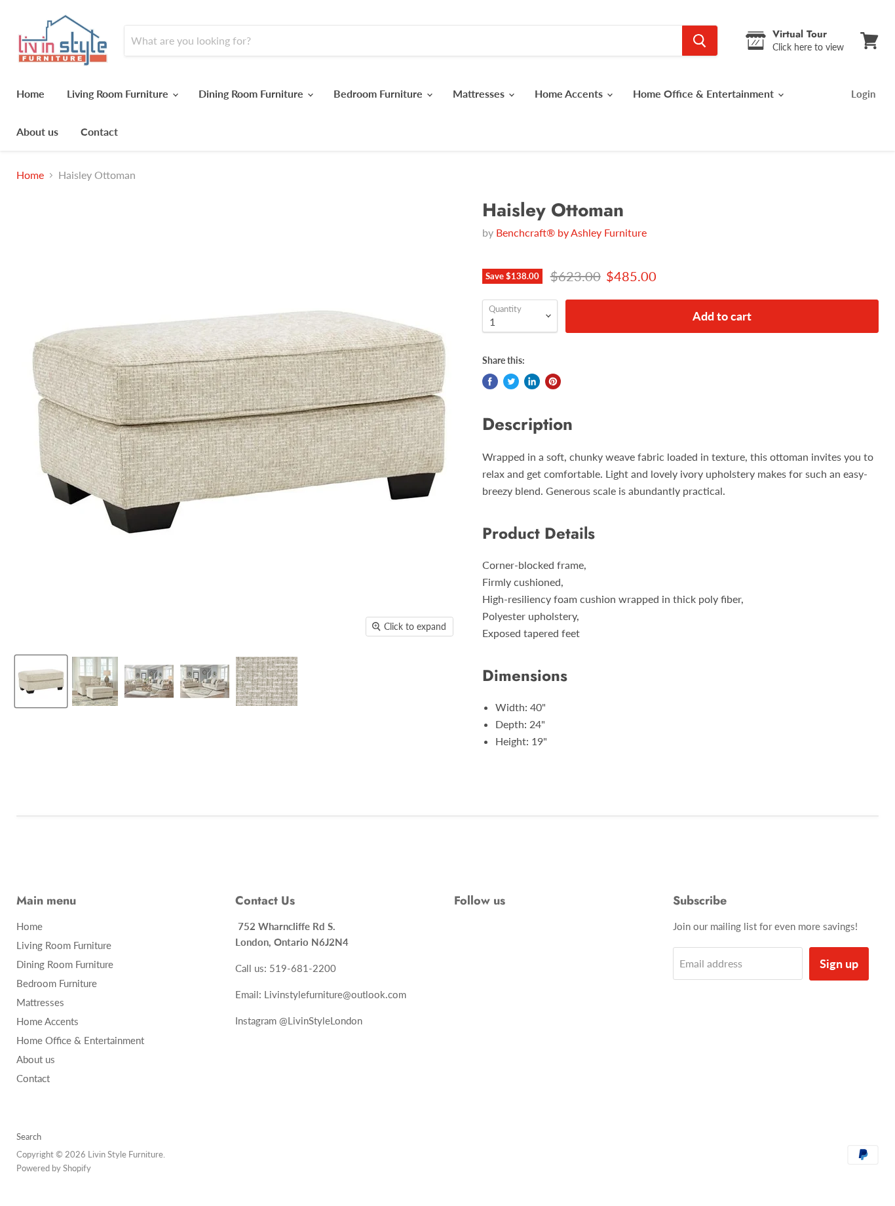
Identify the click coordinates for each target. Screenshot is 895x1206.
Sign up (839, 963)
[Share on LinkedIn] (532, 381)
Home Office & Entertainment (704, 93)
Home (30, 93)
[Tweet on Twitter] (511, 381)
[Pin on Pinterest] (553, 381)
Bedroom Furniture (379, 93)
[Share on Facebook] (490, 381)
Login (863, 94)
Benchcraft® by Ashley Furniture (571, 232)
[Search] (699, 41)
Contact (99, 131)
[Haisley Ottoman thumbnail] (41, 681)
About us (37, 131)
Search (28, 1136)
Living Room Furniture (119, 93)
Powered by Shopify (53, 1168)
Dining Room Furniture (252, 93)
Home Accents (570, 93)
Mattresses (480, 93)
